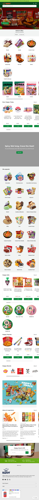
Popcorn (31, 197)
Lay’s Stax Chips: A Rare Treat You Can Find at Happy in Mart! (28, 426)
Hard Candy (7, 197)
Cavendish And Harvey (31, 183)
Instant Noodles (7, 240)
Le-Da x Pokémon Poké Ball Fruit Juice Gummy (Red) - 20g (18, 117)
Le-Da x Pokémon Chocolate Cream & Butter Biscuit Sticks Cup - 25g (28, 118)
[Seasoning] (7, 58)
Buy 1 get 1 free (19, 316)
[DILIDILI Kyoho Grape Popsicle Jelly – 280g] (7, 282)
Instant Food (31, 50)
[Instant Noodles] (7, 234)
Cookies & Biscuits (19, 211)
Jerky (19, 255)
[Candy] (19, 43)
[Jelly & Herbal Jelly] (31, 234)
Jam (19, 226)
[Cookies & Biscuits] (19, 205)
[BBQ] (7, 220)
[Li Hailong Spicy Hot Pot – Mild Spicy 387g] (28, 282)
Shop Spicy (19, 152)
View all (35, 102)
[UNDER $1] (31, 310)
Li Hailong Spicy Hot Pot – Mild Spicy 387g (28, 289)
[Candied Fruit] (31, 263)
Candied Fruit (31, 269)
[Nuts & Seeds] (7, 263)
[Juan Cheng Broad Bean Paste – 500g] (28, 342)
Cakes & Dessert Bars (31, 211)
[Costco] (31, 88)
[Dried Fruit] (19, 263)
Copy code (22, 34)
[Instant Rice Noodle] (19, 234)
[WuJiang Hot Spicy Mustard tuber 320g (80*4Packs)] (7, 342)
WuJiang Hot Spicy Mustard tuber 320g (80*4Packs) (7, 349)
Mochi (7, 211)
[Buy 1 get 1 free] (19, 310)
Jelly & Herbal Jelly (31, 240)
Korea (19, 96)
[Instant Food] (31, 43)
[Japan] (7, 88)
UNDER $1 (31, 316)
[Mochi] (7, 205)
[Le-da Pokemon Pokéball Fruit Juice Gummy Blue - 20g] (7, 109)
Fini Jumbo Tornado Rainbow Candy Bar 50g (17, 349)
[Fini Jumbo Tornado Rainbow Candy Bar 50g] (18, 342)
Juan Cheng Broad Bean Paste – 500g (28, 349)
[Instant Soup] (31, 220)
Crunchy (19, 197)
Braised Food (31, 255)
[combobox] (19, 6)
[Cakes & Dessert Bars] (31, 205)
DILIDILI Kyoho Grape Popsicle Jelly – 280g (8, 289)
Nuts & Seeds (8, 269)
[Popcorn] (31, 191)
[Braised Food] (31, 249)
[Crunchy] (19, 191)
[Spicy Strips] (7, 249)
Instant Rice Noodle (19, 240)
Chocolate (7, 183)
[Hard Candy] (7, 191)
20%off (7, 316)
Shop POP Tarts (8, 24)
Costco (31, 96)
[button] (36, 3)
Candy (19, 50)
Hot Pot (19, 64)
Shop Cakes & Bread (17, 24)
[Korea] (19, 88)
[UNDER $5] (7, 324)
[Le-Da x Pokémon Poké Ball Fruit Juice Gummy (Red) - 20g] (18, 109)
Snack (7, 50)
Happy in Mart (7, 497)
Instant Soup (31, 226)
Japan (7, 96)
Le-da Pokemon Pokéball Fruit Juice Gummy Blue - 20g (7, 117)
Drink (31, 64)
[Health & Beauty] (7, 72)
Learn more (27, 0)
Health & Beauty (7, 78)
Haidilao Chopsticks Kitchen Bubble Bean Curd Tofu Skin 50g (18, 290)
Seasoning (7, 64)
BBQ (8, 226)
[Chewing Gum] (19, 176)
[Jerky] (19, 249)
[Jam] (19, 220)
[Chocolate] (7, 176)
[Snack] (7, 43)
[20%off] (7, 310)
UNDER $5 (7, 331)
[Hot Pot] (19, 58)
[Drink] (31, 58)
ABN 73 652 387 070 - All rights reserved (14, 497)
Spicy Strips (7, 255)
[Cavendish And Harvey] (31, 176)
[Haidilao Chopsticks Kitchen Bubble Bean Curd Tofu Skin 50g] (18, 282)
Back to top (19, 465)
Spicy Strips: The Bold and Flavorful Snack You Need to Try (10, 426)
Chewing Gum (19, 183)
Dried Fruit (19, 269)
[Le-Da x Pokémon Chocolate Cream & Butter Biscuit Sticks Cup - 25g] (28, 109)
